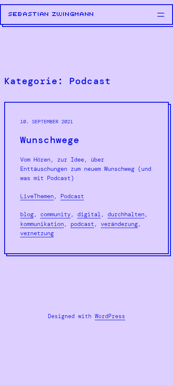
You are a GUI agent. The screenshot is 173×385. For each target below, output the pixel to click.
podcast (82, 224)
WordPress (110, 316)
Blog (27, 214)
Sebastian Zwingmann (51, 14)
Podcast (72, 196)
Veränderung (119, 224)
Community (55, 214)
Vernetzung (37, 233)
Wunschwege (49, 140)
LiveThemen (37, 196)
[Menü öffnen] (161, 15)
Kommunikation (42, 224)
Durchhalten (125, 214)
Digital (89, 214)
